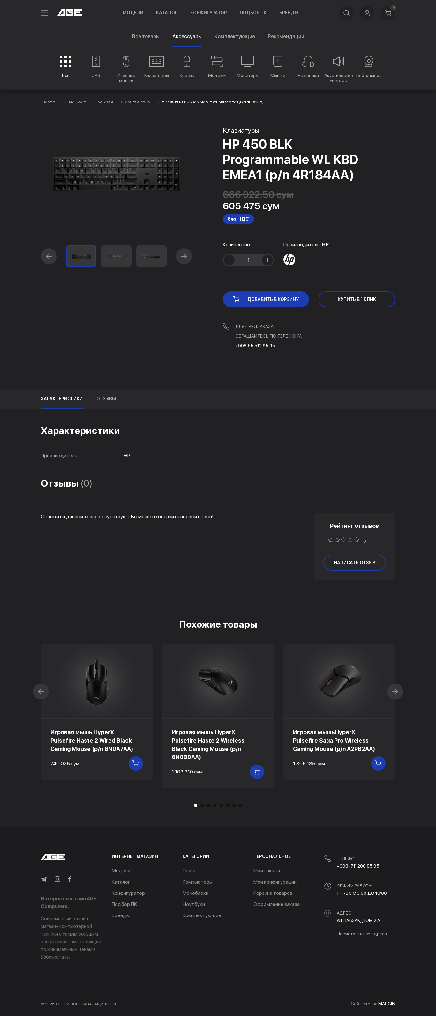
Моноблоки (195, 893)
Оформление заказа (276, 904)
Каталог (166, 12)
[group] (65, 66)
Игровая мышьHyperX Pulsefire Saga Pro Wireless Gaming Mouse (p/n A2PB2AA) (334, 740)
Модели (133, 12)
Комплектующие (234, 37)
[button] (49, 256)
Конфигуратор (208, 12)
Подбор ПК (253, 12)
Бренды (288, 12)
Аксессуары (138, 102)
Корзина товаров (272, 893)
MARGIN (386, 1003)
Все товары (146, 37)
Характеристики (62, 398)
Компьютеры (198, 882)
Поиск (189, 871)
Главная (49, 102)
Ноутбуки (194, 904)
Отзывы (106, 398)
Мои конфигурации (275, 882)
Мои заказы (266, 871)
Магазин (77, 102)
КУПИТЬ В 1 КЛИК (357, 299)
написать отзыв (354, 562)
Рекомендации (286, 37)
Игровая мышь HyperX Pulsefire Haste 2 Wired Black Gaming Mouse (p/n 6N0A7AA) (91, 740)
